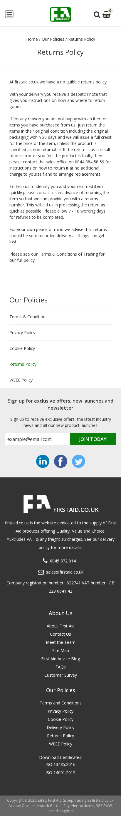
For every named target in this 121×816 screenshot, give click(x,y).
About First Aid (61, 626)
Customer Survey (60, 675)
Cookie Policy (22, 348)
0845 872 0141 (64, 561)
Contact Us (60, 634)
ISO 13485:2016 (60, 764)
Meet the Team (60, 642)
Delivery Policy (60, 727)
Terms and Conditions (61, 703)
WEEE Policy (21, 380)
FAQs (61, 667)
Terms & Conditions (28, 316)
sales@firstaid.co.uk (64, 572)
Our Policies (28, 299)
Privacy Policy (22, 332)
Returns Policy (22, 364)
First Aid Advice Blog (60, 658)
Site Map (60, 650)
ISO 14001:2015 (60, 772)
